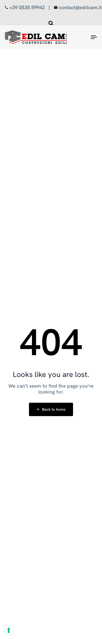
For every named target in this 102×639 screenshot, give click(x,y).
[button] (51, 23)
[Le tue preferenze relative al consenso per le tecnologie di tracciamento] (8, 630)
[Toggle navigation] (81, 37)
